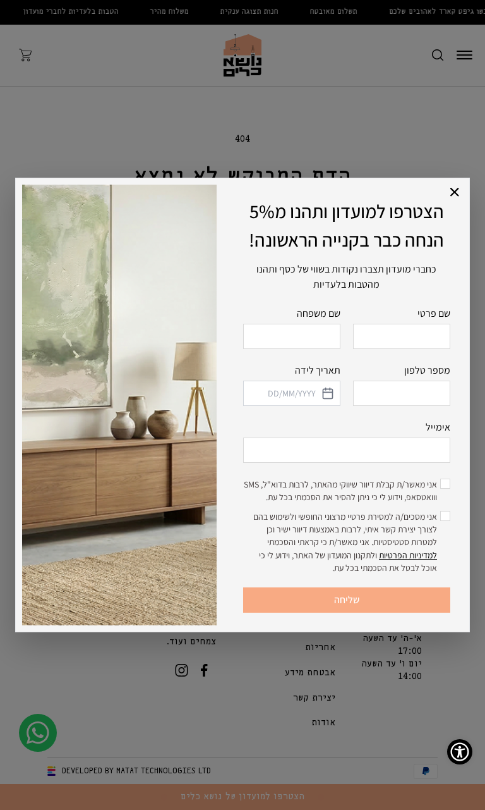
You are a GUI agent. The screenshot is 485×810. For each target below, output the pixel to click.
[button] (455, 192)
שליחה (346, 599)
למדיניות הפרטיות (408, 555)
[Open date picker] (327, 393)
